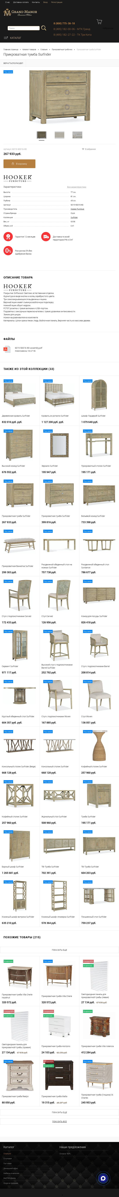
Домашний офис (10, 1168)
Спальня (43, 49)
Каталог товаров (29, 49)
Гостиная (7, 1163)
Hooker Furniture (77, 209)
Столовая (7, 1158)
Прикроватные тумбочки (62, 49)
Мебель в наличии (11, 1173)
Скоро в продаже (10, 1183)
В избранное (90, 149)
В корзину (21, 163)
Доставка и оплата (20, 2)
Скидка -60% (65, 1153)
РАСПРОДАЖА (9, 1178)
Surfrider (74, 217)
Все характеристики (76, 186)
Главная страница (10, 49)
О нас (7, 2)
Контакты (36, 2)
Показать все (59, 1121)
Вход (45, 2)
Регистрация (56, 2)
